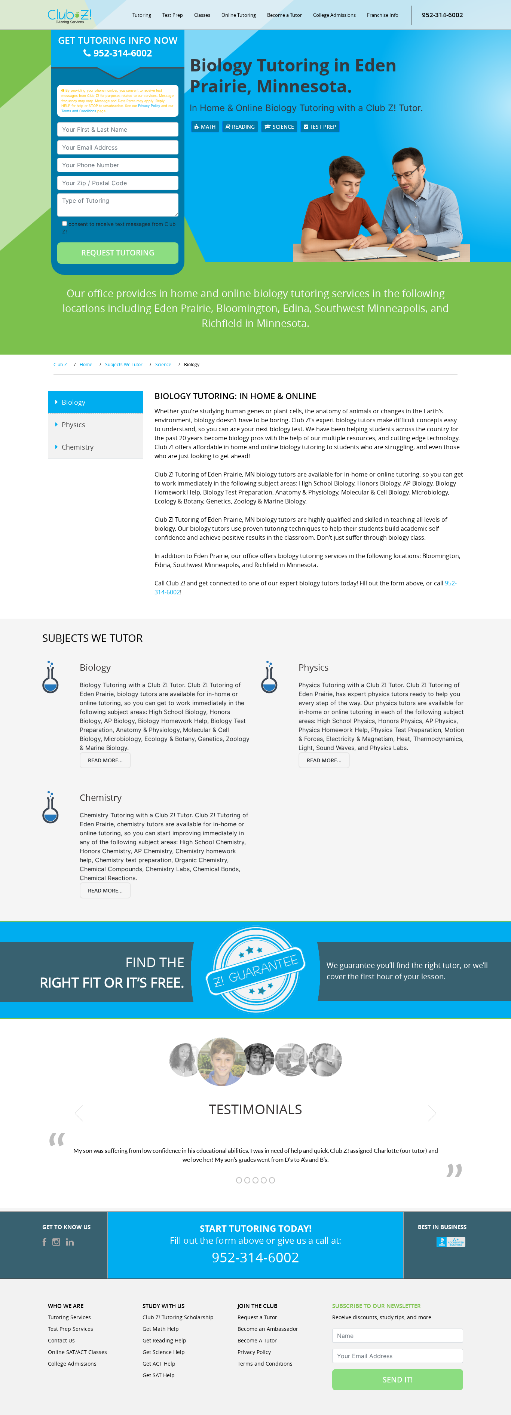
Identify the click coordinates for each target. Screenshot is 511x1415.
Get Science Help (164, 1352)
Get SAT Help (159, 1375)
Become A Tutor (257, 1340)
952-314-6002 (442, 14)
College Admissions (334, 15)
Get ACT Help (159, 1363)
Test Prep (172, 15)
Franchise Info (382, 15)
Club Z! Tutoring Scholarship (178, 1317)
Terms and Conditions (78, 111)
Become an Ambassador (268, 1328)
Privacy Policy (149, 106)
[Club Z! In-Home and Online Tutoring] (69, 16)
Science (282, 126)
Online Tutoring (238, 15)
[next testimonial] (432, 1113)
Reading (242, 126)
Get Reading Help (164, 1340)
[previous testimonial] (79, 1113)
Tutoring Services (69, 1317)
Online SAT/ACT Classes (77, 1352)
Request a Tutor (257, 1317)
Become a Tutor (284, 15)
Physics (73, 424)
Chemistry (78, 446)
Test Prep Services (70, 1328)
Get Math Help (161, 1328)
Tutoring (141, 15)
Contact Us (61, 1340)
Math (207, 126)
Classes (202, 15)
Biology (73, 402)
